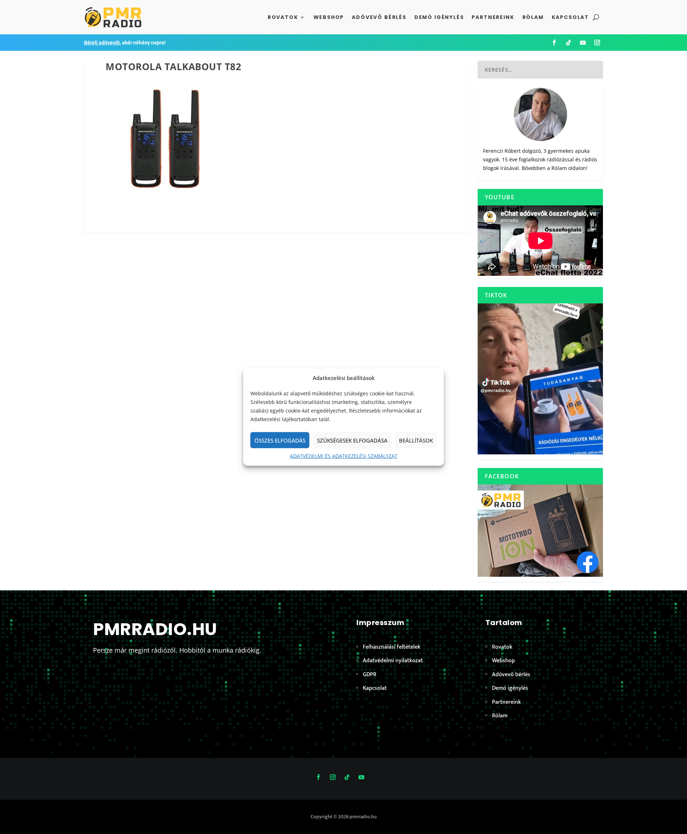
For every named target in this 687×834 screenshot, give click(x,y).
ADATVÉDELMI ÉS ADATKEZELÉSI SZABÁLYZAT (344, 456)
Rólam (533, 17)
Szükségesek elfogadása (352, 440)
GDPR (369, 674)
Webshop (328, 17)
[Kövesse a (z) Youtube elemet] (583, 42)
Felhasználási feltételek (391, 647)
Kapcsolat (570, 17)
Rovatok (283, 17)
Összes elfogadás (280, 440)
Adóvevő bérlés (379, 17)
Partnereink (493, 17)
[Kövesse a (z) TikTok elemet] (568, 42)
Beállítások (416, 440)
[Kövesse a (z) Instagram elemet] (597, 42)
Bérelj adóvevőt (102, 42)
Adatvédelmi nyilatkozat (393, 660)
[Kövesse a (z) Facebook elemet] (554, 42)
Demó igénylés (439, 17)
